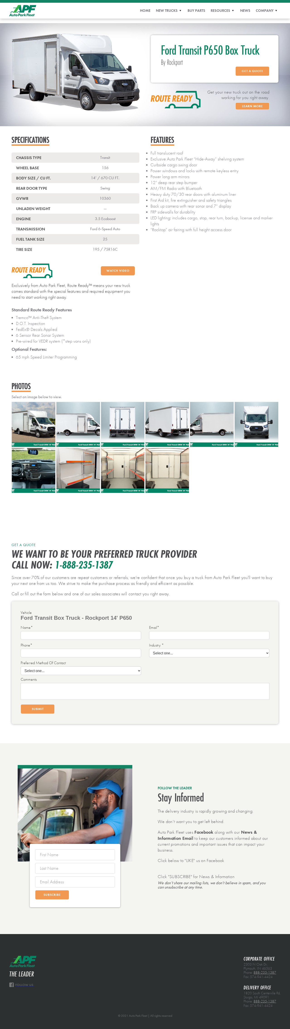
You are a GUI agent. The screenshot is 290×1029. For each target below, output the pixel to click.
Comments (29, 679)
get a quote (252, 71)
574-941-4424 (261, 977)
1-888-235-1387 (84, 565)
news (245, 10)
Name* (27, 627)
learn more (252, 106)
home (145, 10)
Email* (154, 627)
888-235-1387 (265, 973)
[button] (169, 10)
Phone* (26, 645)
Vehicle (26, 612)
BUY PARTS (196, 10)
